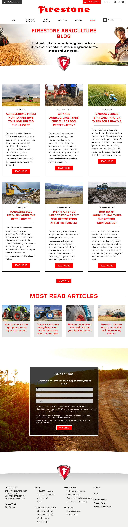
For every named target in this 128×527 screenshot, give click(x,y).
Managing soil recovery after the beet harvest (21, 215)
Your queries (71, 515)
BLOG (96, 494)
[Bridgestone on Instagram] (120, 2)
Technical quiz (43, 522)
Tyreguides (46, 20)
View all (64, 281)
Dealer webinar (44, 515)
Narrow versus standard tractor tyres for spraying (107, 118)
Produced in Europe (45, 495)
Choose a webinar (45, 511)
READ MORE (21, 171)
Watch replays (43, 518)
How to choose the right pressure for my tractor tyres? (16, 327)
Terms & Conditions (102, 507)
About (13, 20)
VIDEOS (97, 488)
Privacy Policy (100, 503)
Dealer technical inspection (78, 498)
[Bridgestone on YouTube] (123, 2)
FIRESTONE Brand (45, 491)
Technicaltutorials (30, 20)
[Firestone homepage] (64, 10)
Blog (92, 20)
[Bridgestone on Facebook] (116, 2)
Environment (42, 498)
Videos (78, 20)
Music (39, 502)
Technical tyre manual (76, 491)
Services (62, 20)
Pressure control (73, 495)
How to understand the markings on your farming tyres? (80, 327)
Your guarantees (73, 511)
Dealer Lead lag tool (75, 502)
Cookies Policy (100, 500)
